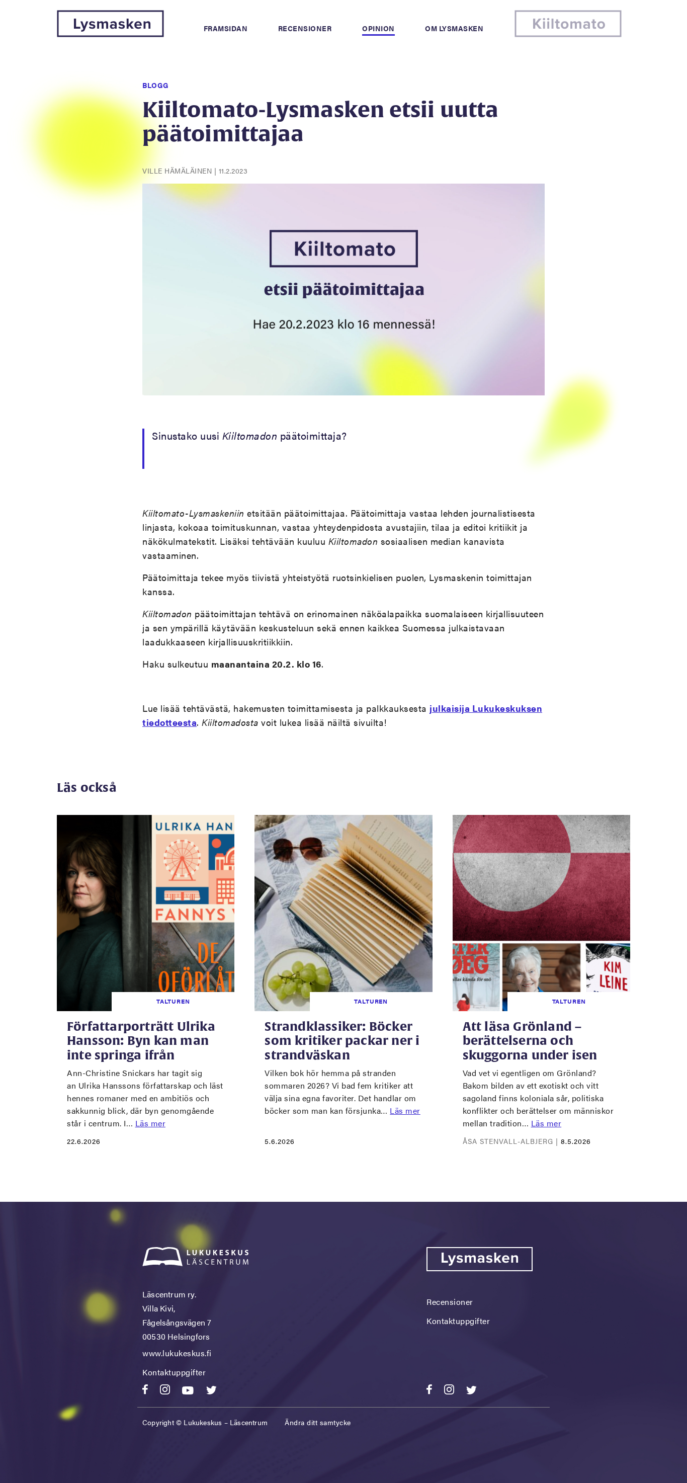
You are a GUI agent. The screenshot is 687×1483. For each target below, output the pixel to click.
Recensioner (305, 28)
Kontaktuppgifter (174, 1372)
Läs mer (150, 1123)
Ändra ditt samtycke (318, 1422)
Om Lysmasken (454, 28)
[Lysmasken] (110, 34)
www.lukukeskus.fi (177, 1353)
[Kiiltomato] (568, 34)
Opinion (378, 28)
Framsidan (226, 28)
